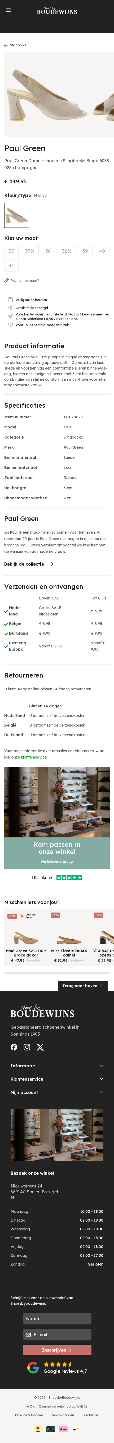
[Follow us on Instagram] (27, 1047)
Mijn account (24, 1092)
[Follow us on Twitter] (40, 1047)
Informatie (23, 1065)
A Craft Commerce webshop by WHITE (57, 1406)
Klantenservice (27, 1079)
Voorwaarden (63, 1415)
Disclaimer (90, 1415)
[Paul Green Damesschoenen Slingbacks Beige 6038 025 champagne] (17, 215)
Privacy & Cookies (29, 1415)
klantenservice (34, 757)
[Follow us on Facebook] (14, 1047)
